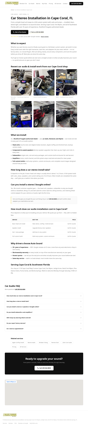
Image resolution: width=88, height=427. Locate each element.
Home (12, 10)
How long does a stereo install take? (18, 301)
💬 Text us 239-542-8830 (36, 32)
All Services (58, 3)
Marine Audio (31, 342)
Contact (65, 3)
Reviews (11, 423)
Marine (38, 3)
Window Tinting (43, 342)
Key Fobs (44, 3)
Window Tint (23, 3)
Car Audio (31, 3)
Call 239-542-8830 (76, 3)
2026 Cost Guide (67, 342)
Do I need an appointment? (15, 328)
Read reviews (45, 36)
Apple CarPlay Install (18, 342)
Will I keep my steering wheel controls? (19, 318)
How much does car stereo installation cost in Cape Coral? (24, 296)
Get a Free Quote (20, 32)
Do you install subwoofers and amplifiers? (19, 312)
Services (5, 423)
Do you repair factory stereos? (16, 323)
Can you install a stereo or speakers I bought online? (23, 307)
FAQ (15, 423)
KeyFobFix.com (34, 423)
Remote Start (55, 342)
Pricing (51, 3)
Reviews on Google (23, 423)
